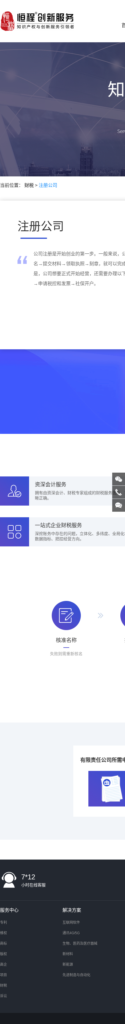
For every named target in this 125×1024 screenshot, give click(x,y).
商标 (3, 943)
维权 (3, 933)
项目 (3, 975)
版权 (3, 954)
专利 (3, 922)
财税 (29, 185)
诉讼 (3, 996)
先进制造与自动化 (76, 975)
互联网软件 (71, 922)
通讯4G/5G (71, 933)
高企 (3, 964)
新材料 (68, 954)
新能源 (68, 964)
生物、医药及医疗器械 (80, 943)
